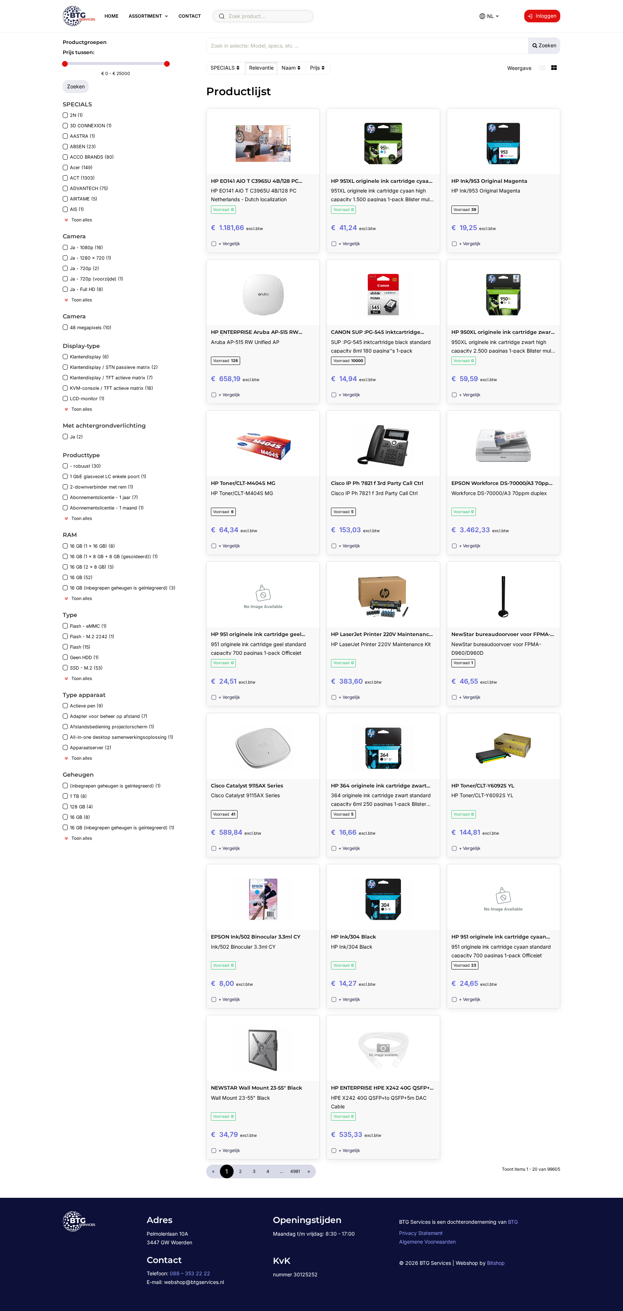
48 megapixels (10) (90, 327)
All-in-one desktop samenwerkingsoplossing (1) (121, 737)
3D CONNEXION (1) (91, 125)
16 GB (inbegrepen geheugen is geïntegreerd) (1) (122, 827)
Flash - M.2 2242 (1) (92, 636)
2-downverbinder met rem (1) (101, 487)
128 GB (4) (81, 806)
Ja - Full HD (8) (86, 289)
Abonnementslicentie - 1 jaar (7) (104, 497)
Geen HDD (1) (84, 657)
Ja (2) (76, 437)
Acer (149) (81, 167)
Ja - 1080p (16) (86, 247)
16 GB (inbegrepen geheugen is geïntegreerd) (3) (123, 588)
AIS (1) (77, 209)
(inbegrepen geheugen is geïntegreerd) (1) (115, 786)
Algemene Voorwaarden (427, 1242)
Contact (189, 16)
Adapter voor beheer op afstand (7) (108, 716)
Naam (289, 68)
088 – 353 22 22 (190, 1273)
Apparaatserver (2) (90, 747)
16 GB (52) (81, 577)
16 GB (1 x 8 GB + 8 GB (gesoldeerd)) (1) (114, 556)
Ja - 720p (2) (84, 268)
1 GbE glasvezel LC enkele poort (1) (108, 476)
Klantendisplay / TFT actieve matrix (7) (111, 377)
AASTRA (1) (82, 136)
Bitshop (496, 1263)
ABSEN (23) (83, 146)
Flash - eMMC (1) (88, 626)
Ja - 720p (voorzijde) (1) (96, 279)
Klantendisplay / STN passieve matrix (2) (114, 367)
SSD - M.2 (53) (86, 668)
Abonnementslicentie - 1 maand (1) (107, 508)
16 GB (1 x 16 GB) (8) (92, 546)
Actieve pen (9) (86, 706)
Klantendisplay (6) (89, 356)
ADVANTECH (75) (89, 188)
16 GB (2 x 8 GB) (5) (92, 567)
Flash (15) (80, 647)
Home (112, 16)
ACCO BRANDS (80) (92, 157)
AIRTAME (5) (83, 199)
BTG (513, 1222)
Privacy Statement (421, 1233)
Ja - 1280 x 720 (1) (90, 258)
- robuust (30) (85, 466)
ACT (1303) (82, 178)
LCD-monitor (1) (87, 398)
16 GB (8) (80, 817)
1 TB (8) (78, 796)
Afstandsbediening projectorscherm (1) (112, 726)
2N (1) (76, 115)
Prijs (315, 68)
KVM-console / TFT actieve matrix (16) (111, 388)
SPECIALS (223, 68)
